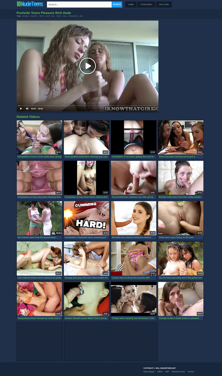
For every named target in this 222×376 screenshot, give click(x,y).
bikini (42, 16)
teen (65, 16)
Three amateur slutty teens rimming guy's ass (86, 156)
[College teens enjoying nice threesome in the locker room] (133, 299)
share (58, 16)
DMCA (160, 372)
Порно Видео (149, 372)
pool (48, 16)
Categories (146, 4)
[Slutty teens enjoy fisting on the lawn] (180, 218)
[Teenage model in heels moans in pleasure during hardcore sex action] (180, 299)
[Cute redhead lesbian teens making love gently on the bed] (39, 259)
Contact (191, 372)
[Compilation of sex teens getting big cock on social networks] (133, 137)
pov (53, 16)
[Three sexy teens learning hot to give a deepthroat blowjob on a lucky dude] (180, 137)
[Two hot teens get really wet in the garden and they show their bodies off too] (180, 259)
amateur (25, 16)
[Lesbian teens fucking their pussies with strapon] (133, 259)
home (131, 4)
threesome (73, 16)
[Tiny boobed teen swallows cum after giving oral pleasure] (133, 178)
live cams (164, 4)
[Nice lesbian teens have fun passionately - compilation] (39, 218)
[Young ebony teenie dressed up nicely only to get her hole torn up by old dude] (39, 299)
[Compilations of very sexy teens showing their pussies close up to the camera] (39, 178)
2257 (167, 372)
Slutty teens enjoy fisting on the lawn (176, 237)
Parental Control (178, 372)
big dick (34, 16)
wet (81, 16)
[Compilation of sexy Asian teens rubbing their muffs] (86, 178)
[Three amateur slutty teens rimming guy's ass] (86, 137)
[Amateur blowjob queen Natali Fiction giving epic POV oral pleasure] (86, 299)
